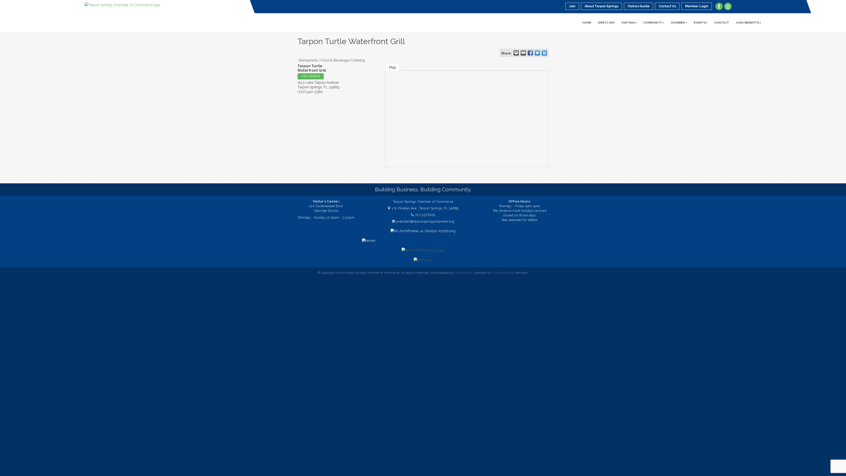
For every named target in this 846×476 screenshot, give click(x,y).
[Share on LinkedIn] (544, 53)
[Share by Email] (523, 53)
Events (699, 22)
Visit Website (310, 76)
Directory (606, 22)
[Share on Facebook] (530, 53)
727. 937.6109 (424, 215)
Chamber (678, 22)
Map (392, 67)
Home (587, 22)
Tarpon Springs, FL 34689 (425, 208)
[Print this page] (516, 53)
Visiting (628, 22)
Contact (721, 22)
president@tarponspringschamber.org (424, 221)
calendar (515, 220)
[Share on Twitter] (537, 53)
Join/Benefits (747, 22)
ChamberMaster (503, 272)
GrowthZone (463, 272)
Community (652, 22)
